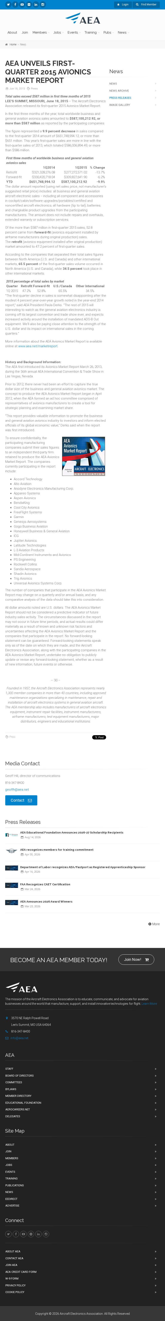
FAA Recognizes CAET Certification (45, 884)
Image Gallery (119, 104)
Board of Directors (19, 1075)
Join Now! (132, 959)
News (122, 32)
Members (40, 32)
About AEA (12, 1251)
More (156, 924)
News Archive (119, 90)
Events (73, 32)
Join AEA (11, 1265)
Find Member (148, 4)
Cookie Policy (14, 1292)
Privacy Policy (15, 1285)
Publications (14, 1185)
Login (124, 4)
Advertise (12, 1205)
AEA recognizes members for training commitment (56, 849)
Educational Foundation (23, 1102)
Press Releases (120, 97)
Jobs (57, 32)
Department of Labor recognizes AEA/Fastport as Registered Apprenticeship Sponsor (82, 867)
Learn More (149, 1003)
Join (25, 32)
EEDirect (11, 1199)
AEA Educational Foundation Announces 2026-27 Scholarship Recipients (71, 832)
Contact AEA (14, 1258)
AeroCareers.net (17, 1109)
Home (13, 44)
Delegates (12, 1116)
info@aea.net (19, 1038)
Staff (9, 1068)
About (12, 32)
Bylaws (10, 1089)
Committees (13, 1082)
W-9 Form (11, 1278)
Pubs (107, 32)
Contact (17, 800)
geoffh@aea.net (17, 790)
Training (91, 32)
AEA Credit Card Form (21, 1271)
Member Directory (18, 1095)
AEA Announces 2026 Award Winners (46, 901)
